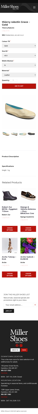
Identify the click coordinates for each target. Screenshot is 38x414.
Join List (9, 311)
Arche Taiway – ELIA (9, 258)
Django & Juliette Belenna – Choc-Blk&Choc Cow (28, 210)
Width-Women (7, 61)
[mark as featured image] (6, 134)
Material (5, 70)
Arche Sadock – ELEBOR (27, 258)
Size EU (5, 51)
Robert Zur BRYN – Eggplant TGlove (9, 209)
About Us (15, 350)
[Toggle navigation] (34, 7)
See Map (4, 373)
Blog (24, 350)
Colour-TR (6, 41)
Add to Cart (19, 86)
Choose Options (10, 229)
